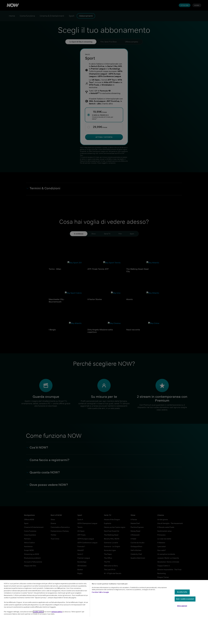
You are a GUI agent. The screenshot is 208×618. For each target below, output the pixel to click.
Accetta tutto (182, 592)
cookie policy (38, 612)
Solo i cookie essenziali (185, 599)
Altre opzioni (182, 606)
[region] (104, 599)
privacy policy (57, 612)
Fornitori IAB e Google (100, 592)
